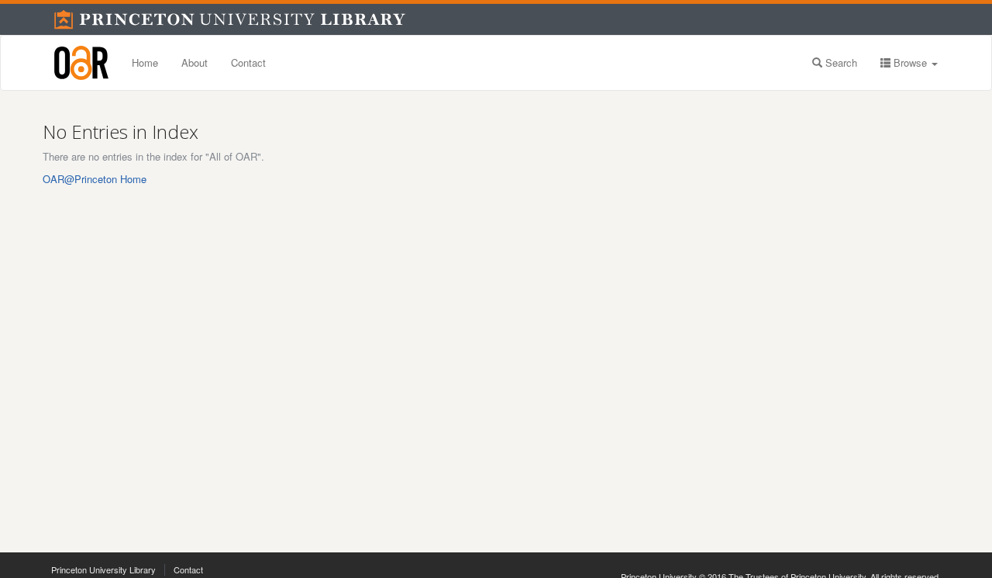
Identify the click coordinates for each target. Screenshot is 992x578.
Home (145, 62)
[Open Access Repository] (81, 63)
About (194, 62)
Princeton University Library (103, 569)
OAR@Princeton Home (94, 178)
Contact (248, 62)
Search (839, 62)
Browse (910, 62)
